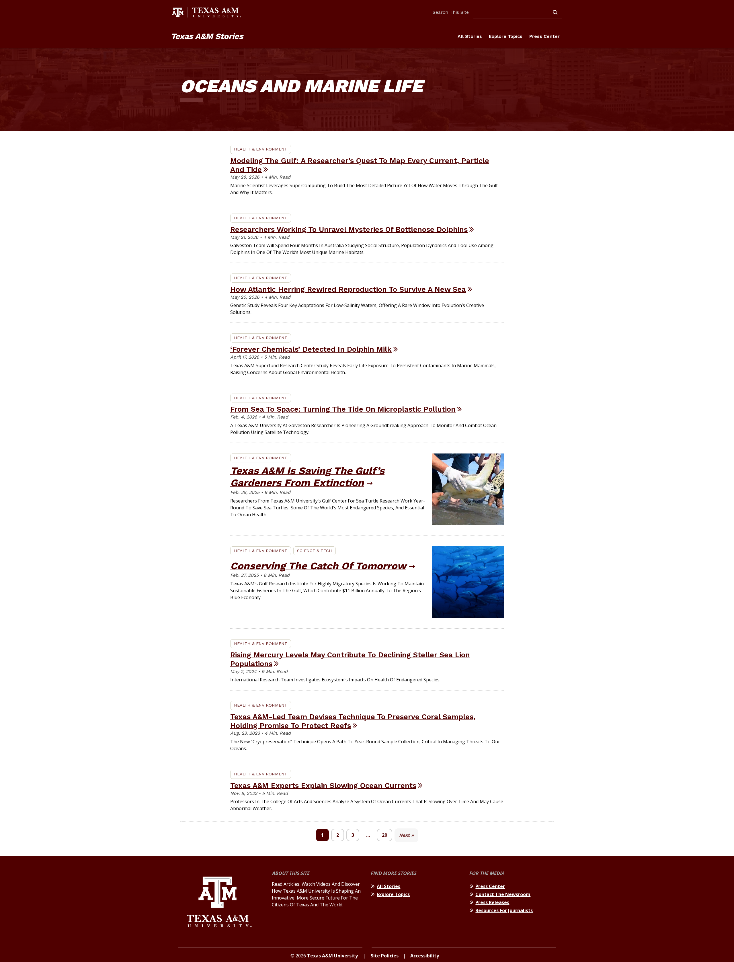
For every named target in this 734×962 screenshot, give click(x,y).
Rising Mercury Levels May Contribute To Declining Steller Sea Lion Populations (350, 659)
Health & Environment (260, 149)
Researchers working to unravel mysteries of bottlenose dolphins (349, 229)
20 (384, 835)
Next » (406, 835)
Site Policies (385, 956)
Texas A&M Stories (207, 36)
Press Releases (492, 902)
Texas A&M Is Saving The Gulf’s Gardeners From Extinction (307, 477)
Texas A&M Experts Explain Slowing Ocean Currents (323, 785)
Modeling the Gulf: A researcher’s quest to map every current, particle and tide (359, 165)
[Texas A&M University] (219, 903)
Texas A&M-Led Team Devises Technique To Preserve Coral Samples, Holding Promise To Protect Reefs (352, 721)
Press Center (544, 36)
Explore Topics (505, 36)
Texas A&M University (332, 956)
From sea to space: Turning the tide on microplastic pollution (343, 409)
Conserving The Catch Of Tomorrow (318, 566)
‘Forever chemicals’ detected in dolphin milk (311, 349)
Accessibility (424, 956)
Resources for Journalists (504, 910)
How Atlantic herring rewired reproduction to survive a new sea (348, 289)
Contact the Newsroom (502, 894)
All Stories (470, 36)
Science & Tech (314, 550)
